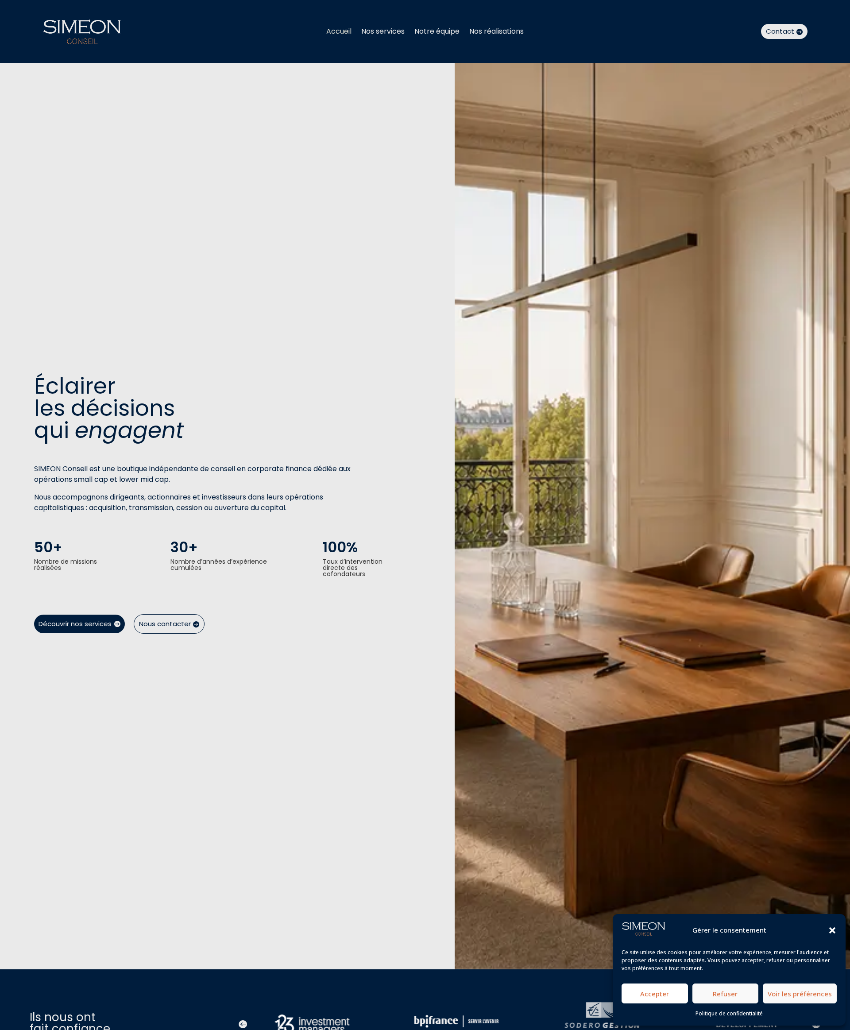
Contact (780, 31)
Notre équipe (437, 32)
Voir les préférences (800, 993)
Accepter (654, 993)
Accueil (339, 32)
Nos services (383, 32)
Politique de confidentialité (729, 1013)
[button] (832, 930)
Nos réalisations (496, 32)
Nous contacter (165, 623)
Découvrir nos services (75, 623)
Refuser (725, 993)
